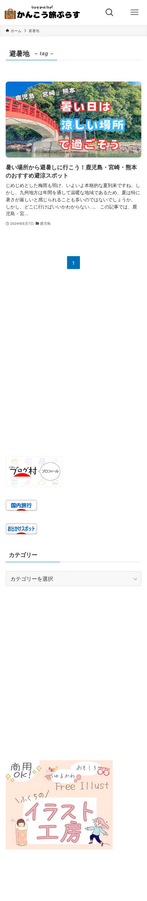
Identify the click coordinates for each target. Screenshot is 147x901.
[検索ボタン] (109, 12)
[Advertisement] (73, 368)
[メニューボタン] (134, 12)
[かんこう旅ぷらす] (42, 12)
